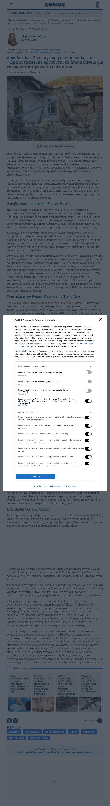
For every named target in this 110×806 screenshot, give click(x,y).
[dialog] (55, 403)
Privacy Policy (70, 486)
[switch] (88, 372)
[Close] (101, 320)
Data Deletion (40, 486)
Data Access (55, 486)
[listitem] (55, 366)
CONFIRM (36, 476)
